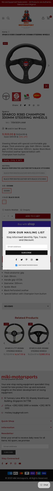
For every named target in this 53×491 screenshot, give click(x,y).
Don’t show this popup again (28, 265)
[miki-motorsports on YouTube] (37, 259)
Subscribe (26, 252)
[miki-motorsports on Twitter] (21, 259)
